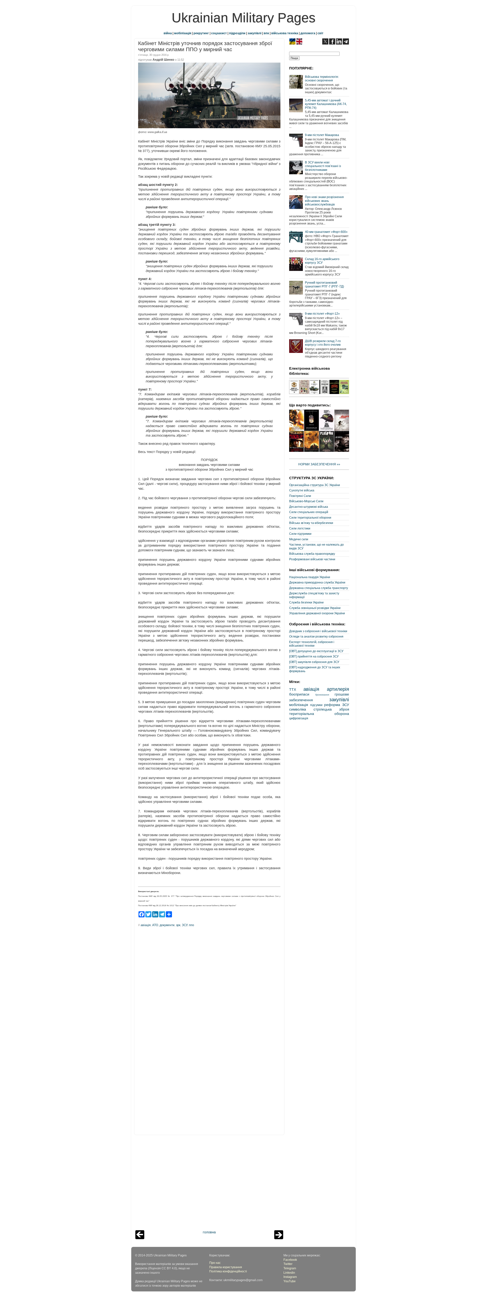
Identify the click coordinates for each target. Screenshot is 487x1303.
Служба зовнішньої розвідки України (315, 608)
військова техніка (284, 33)
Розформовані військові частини (312, 559)
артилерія (338, 689)
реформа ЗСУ (336, 705)
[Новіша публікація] (140, 1238)
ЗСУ (184, 925)
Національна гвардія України (309, 577)
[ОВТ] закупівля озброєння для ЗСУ (314, 662)
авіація (146, 925)
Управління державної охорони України (317, 613)
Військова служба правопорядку (312, 553)
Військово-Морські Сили (306, 501)
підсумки (316, 705)
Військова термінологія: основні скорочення (322, 78)
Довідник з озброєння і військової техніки (318, 631)
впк (266, 33)
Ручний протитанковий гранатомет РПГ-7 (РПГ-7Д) (324, 284)
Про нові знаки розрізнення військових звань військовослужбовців (324, 200)
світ (320, 33)
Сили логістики (299, 528)
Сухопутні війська (301, 490)
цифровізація (298, 718)
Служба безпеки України (306, 602)
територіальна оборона (319, 714)
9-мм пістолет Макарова (322, 135)
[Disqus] (209, 981)
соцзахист (219, 33)
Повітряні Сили (300, 495)
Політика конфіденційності (228, 1271)
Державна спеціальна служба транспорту (318, 588)
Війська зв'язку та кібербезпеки (311, 523)
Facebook (290, 1259)
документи (167, 925)
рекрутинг (201, 33)
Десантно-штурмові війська (308, 506)
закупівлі (254, 33)
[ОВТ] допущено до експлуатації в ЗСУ (316, 651)
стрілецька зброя (331, 709)
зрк (178, 925)
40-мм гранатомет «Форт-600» (326, 231)
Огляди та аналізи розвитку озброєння (316, 636)
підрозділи (237, 33)
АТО (155, 925)
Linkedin (289, 1272)
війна (168, 33)
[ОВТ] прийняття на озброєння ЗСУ (314, 656)
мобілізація (182, 33)
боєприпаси (299, 694)
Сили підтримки (300, 533)
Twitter (287, 1264)
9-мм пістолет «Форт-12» (322, 313)
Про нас (215, 1262)
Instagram (290, 1276)
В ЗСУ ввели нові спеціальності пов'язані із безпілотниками (323, 166)
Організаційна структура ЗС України (314, 485)
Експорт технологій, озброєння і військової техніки (311, 643)
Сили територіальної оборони (310, 517)
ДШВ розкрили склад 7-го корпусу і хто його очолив (323, 342)
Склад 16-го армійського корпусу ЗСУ (322, 260)
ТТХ (292, 689)
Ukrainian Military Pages (243, 17)
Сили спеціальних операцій (308, 512)
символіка (297, 709)
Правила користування (225, 1267)
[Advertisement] (209, 1183)
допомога (307, 33)
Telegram (289, 1268)
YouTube (289, 1281)
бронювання (322, 694)
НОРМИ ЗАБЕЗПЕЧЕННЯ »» (319, 464)
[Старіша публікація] (278, 1238)
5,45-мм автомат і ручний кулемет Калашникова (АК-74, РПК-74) (326, 104)
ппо (191, 925)
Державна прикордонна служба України (317, 582)
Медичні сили (298, 539)
